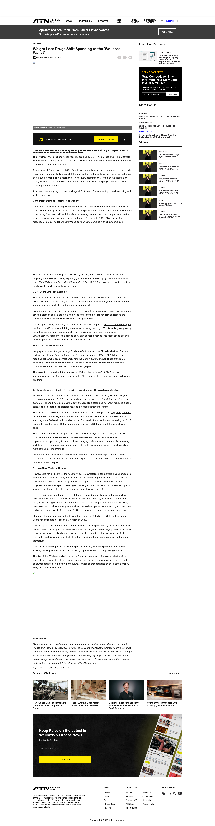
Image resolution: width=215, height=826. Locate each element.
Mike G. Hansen (41, 644)
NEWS (68, 21)
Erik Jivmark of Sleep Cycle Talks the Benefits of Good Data (170, 156)
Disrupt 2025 (131, 800)
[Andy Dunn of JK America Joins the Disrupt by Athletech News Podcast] (148, 167)
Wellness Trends (67, 668)
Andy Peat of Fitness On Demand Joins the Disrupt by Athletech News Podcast (170, 180)
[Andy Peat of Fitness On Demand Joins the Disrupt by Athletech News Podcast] (148, 179)
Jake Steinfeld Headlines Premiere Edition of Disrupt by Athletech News (169, 216)
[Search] (162, 21)
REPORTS (103, 21)
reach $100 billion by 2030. (73, 519)
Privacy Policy (148, 804)
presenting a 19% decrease (109, 454)
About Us (146, 792)
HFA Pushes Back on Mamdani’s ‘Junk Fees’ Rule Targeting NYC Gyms (49, 705)
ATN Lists (130, 804)
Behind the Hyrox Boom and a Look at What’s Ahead (170, 204)
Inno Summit (131, 808)
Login (179, 21)
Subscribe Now (106, 139)
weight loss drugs (52, 668)
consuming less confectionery (58, 359)
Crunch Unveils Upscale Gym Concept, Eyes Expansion (162, 704)
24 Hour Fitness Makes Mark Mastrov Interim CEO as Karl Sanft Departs (124, 705)
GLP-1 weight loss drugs (103, 157)
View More (173, 673)
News (106, 788)
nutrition (41, 668)
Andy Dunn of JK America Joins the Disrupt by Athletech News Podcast (169, 168)
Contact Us (147, 796)
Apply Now (167, 32)
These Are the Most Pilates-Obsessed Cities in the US (86, 704)
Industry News (145, 122)
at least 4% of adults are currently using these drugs (85, 170)
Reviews (107, 808)
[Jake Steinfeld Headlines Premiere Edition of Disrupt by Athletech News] (148, 215)
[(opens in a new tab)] (164, 794)
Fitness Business (166, 52)
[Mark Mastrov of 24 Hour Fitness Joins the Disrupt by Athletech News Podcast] (148, 191)
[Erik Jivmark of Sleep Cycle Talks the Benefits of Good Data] (148, 155)
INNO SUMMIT (135, 21)
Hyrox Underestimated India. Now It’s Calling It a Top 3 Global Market (157, 136)
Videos (129, 792)
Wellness (37, 43)
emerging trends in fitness (66, 311)
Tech (106, 800)
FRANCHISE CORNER (150, 21)
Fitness (162, 176)
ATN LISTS (119, 21)
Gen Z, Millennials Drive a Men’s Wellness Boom (159, 117)
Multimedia (85, 21)
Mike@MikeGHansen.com (83, 663)
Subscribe (170, 21)
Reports (129, 796)
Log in (124, 139)
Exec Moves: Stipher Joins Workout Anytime (157, 127)
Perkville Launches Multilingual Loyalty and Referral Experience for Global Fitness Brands (169, 59)
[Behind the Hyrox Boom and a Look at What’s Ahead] (148, 203)
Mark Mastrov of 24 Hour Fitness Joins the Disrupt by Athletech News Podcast (169, 192)
